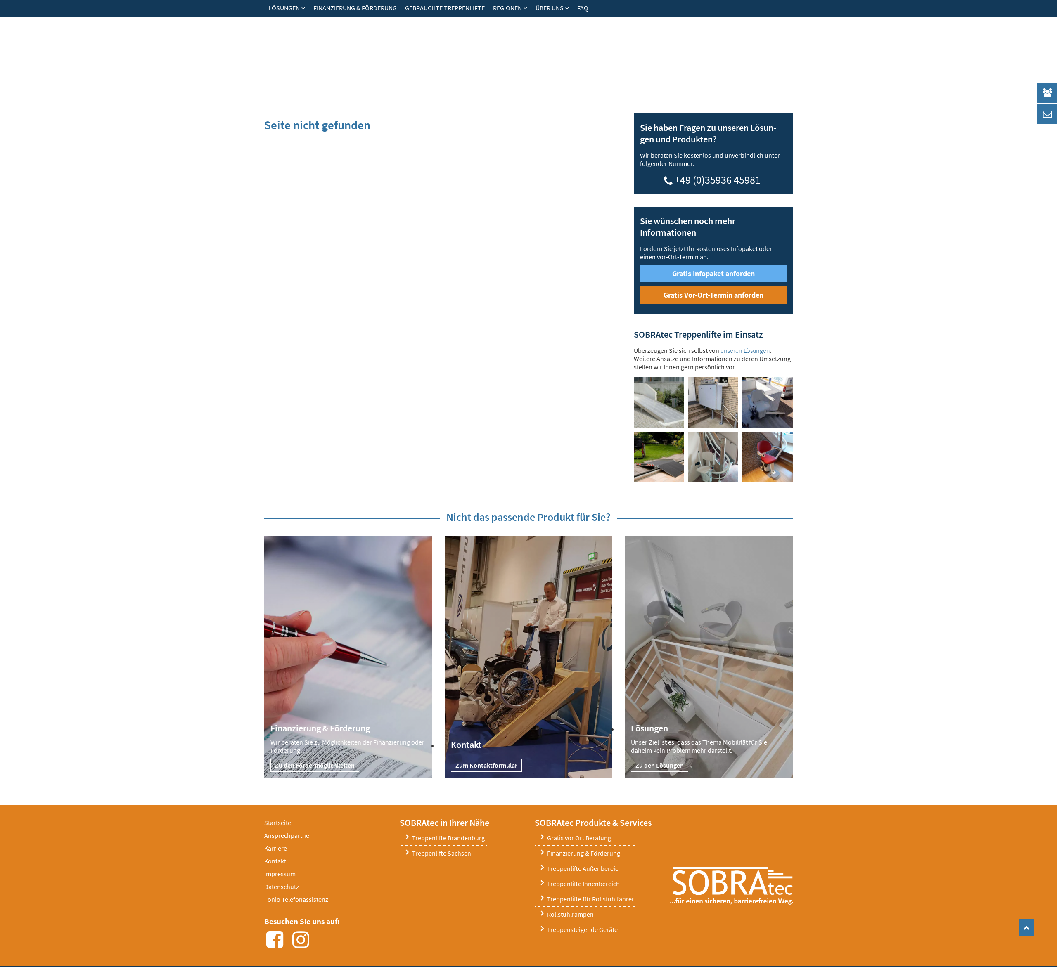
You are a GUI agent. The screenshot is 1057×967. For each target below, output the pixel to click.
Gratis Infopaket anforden (713, 273)
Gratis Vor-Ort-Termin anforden (713, 295)
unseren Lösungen (745, 350)
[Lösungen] (305, 8)
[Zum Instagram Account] (303, 944)
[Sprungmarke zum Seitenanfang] (1026, 927)
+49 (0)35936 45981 (718, 178)
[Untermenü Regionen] (527, 8)
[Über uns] (569, 8)
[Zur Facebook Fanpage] (277, 944)
